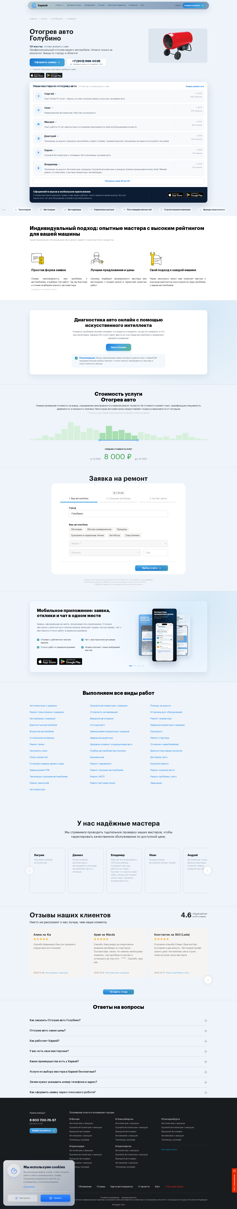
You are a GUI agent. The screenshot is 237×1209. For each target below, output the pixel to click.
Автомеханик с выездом (42, 719)
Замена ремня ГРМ (39, 770)
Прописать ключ (38, 751)
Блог (143, 5)
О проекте (133, 5)
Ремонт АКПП (97, 777)
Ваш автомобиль (78, 525)
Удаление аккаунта (128, 1197)
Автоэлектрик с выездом (43, 706)
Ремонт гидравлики (100, 764)
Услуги (58, 5)
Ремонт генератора (160, 719)
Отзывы (101, 5)
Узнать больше (118, 347)
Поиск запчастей (39, 757)
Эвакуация (156, 783)
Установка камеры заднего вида (47, 764)
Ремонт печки (37, 744)
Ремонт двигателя (39, 783)
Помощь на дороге (160, 706)
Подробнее (29, 1187)
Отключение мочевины (42, 738)
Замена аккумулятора (101, 738)
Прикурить (156, 731)
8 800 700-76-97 (43, 1120)
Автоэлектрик (37, 789)
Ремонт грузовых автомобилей (106, 770)
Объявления (89, 5)
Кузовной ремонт (159, 764)
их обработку (148, 580)
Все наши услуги (169, 1150)
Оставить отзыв (118, 992)
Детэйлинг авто (158, 757)
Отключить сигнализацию (104, 712)
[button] (47, 62)
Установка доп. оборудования (166, 712)
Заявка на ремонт (192, 5)
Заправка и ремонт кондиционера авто (111, 744)
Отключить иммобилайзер (164, 744)
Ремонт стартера (159, 738)
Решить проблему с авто (163, 777)
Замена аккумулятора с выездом (167, 725)
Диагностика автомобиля (43, 725)
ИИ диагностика (74, 5)
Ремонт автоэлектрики (102, 783)
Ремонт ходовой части (162, 770)
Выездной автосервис (102, 719)
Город (72, 508)
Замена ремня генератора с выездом (109, 731)
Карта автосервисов (116, 5)
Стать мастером (174, 1187)
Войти (178, 5)
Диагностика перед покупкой (166, 751)
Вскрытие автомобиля (42, 731)
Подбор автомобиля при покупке (108, 751)
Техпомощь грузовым (79, 1140)
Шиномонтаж (97, 757)
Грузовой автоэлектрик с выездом (108, 706)
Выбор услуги (149, 568)
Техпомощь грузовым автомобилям (48, 777)
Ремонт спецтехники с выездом (47, 712)
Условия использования (110, 1197)
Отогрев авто (97, 725)
